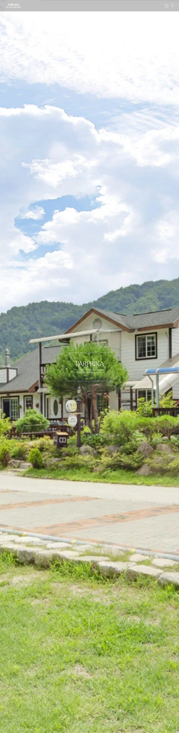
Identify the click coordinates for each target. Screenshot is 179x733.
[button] (173, 367)
